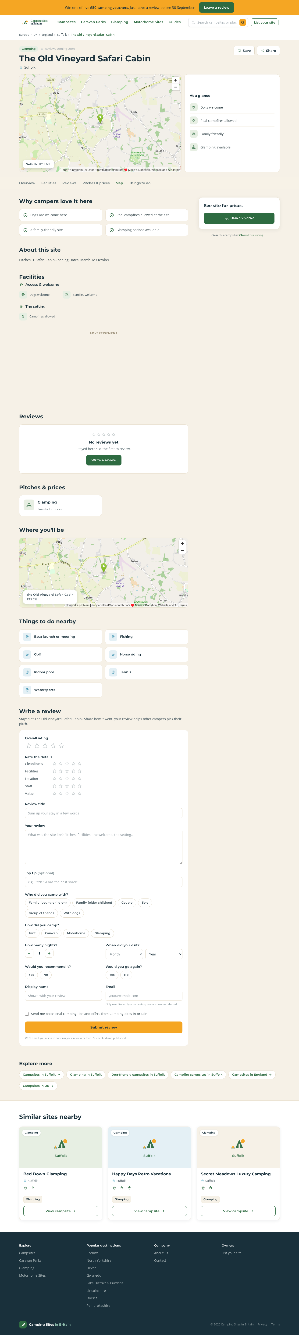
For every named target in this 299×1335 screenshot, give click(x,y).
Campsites (66, 22)
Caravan (51, 933)
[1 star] (28, 746)
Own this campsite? (239, 235)
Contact (160, 1260)
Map (119, 183)
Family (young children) (48, 902)
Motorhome (76, 933)
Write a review (103, 460)
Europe (24, 35)
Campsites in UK (36, 1086)
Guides (175, 22)
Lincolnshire (96, 1291)
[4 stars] (53, 746)
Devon (91, 1268)
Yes (31, 974)
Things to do (139, 183)
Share (271, 51)
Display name (37, 987)
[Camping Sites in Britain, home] (37, 22)
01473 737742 (242, 218)
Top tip (39, 873)
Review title (35, 804)
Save (247, 51)
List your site (264, 22)
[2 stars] (37, 746)
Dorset (92, 1298)
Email (110, 987)
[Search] (242, 22)
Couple (126, 902)
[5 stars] (61, 746)
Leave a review (216, 7)
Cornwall (93, 1253)
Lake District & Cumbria (105, 1283)
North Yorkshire (99, 1260)
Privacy (262, 1324)
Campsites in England (249, 1074)
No (45, 974)
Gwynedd (94, 1275)
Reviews (69, 183)
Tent (32, 933)
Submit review (103, 1027)
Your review (35, 826)
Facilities (48, 183)
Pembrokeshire (98, 1305)
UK (35, 35)
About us (161, 1253)
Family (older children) (94, 902)
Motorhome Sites (148, 22)
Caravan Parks (93, 22)
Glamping (119, 22)
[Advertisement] (103, 369)
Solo (145, 902)
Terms (275, 1324)
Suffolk (62, 35)
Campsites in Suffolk (39, 1074)
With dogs (72, 913)
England (47, 35)
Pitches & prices (96, 183)
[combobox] (217, 22)
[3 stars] (45, 746)
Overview (27, 183)
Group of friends (41, 913)
